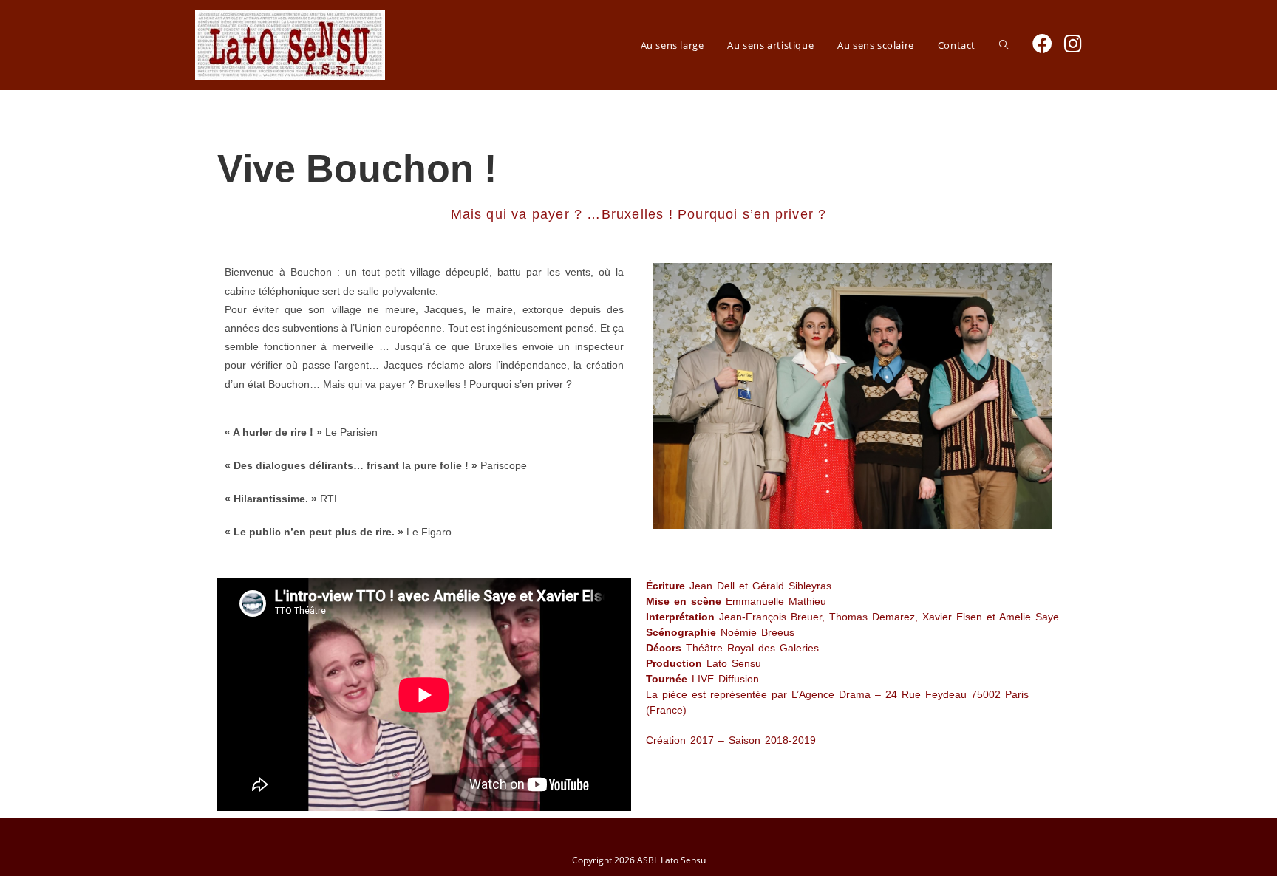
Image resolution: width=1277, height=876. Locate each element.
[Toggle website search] (1004, 45)
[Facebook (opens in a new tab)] (1042, 43)
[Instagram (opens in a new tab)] (1073, 43)
